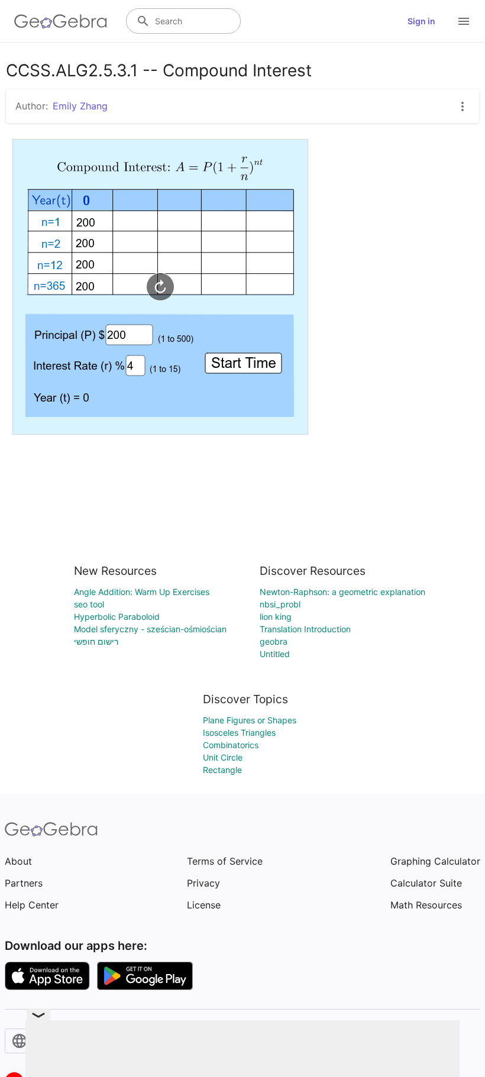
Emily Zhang (80, 106)
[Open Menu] (464, 21)
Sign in (421, 21)
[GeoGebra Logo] (60, 21)
